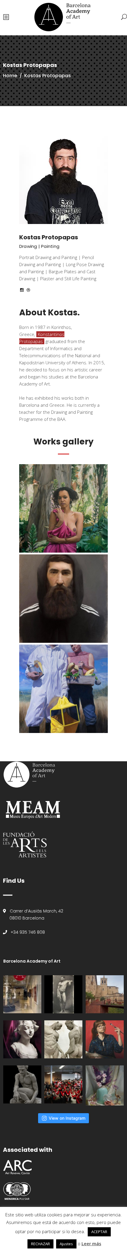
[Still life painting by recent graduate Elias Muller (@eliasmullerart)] (105, 1085)
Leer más (91, 1243)
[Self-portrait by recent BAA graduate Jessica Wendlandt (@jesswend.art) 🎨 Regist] (105, 1039)
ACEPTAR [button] (99, 1231)
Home (10, 75)
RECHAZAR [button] (40, 1243)
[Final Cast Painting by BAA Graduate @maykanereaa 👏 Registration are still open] (22, 1039)
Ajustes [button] (66, 1243)
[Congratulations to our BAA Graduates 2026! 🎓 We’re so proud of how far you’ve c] (63, 1084)
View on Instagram (67, 1118)
